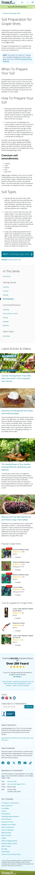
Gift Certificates (6, 819)
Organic (3, 838)
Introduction (7, 276)
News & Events (6, 835)
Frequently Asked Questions (10, 816)
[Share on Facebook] (2, 698)
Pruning (5, 317)
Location (5, 291)
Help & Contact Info (7, 827)
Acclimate (6, 287)
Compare (18, 557)
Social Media (5, 851)
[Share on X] (10, 698)
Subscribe (29, 707)
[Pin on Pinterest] (6, 698)
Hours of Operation (7, 830)
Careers (3, 811)
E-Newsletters (5, 814)
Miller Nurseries (6, 833)
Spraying (5, 321)
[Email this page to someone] (14, 698)
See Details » (17, 676)
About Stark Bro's (7, 806)
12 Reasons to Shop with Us (10, 803)
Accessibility (5, 808)
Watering (6, 325)
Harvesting (6, 336)
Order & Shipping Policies (9, 841)
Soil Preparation (8, 299)
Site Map (4, 849)
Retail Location (6, 846)
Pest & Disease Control (10, 313)
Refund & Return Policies (9, 843)
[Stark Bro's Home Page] (8, 2)
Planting (5, 295)
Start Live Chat (12, 781)
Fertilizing (6, 309)
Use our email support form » (16, 784)
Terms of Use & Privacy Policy (11, 854)
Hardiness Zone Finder (8, 824)
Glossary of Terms (7, 822)
